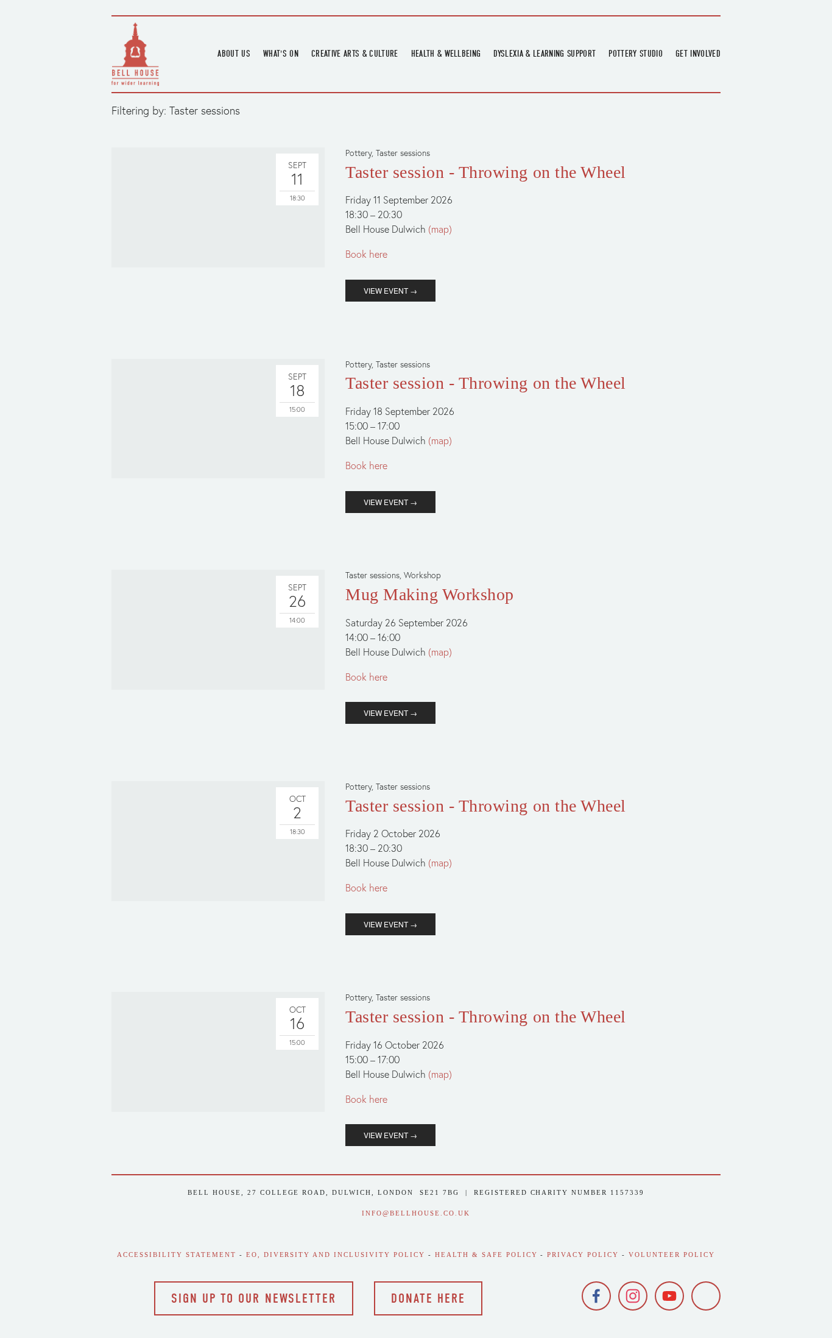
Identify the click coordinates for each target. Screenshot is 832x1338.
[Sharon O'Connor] (706, 1296)
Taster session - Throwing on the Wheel (485, 172)
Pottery (358, 152)
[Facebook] (596, 1296)
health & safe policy (486, 1254)
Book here (366, 254)
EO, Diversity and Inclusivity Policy (335, 1254)
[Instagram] (632, 1296)
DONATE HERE (428, 1298)
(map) (440, 229)
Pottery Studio (635, 53)
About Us (233, 53)
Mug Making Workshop (429, 594)
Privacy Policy (583, 1254)
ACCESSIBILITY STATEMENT (176, 1254)
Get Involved (698, 53)
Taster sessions (403, 152)
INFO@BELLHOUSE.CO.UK (416, 1213)
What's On (280, 53)
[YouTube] (669, 1296)
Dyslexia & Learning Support (544, 53)
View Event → (390, 290)
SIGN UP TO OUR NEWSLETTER (253, 1298)
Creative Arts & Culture (354, 53)
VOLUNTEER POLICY (672, 1254)
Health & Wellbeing (446, 53)
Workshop (422, 575)
